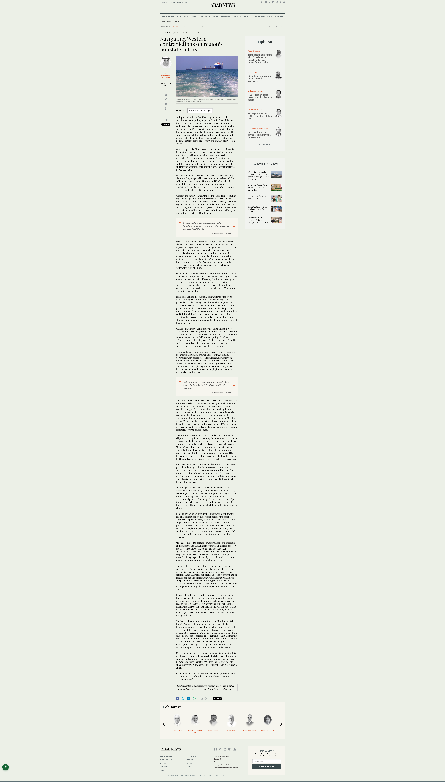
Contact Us (218, 759)
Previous (164, 724)
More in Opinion (265, 145)
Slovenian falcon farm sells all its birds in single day (257, 187)
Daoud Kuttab (253, 72)
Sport (246, 16)
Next (281, 724)
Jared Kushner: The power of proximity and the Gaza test (259, 135)
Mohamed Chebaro (255, 91)
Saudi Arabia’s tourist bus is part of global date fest (257, 209)
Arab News (165, 2)
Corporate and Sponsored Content (226, 767)
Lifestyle (225, 16)
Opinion (237, 16)
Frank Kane (231, 730)
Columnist (172, 706)
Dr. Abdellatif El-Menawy (258, 128)
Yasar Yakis (177, 730)
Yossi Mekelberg (249, 730)
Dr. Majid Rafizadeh (256, 110)
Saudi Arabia (168, 16)
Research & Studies (262, 16)
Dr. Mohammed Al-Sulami (165, 75)
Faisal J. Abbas (254, 51)
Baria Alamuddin (267, 730)
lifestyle (191, 756)
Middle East (183, 16)
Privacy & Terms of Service (223, 765)
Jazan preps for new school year (194, 27)
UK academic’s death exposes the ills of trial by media (260, 97)
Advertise (217, 762)
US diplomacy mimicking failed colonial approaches (260, 78)
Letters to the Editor (171, 22)
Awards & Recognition (221, 756)
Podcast (279, 16)
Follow (166, 124)
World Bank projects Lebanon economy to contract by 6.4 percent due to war (258, 175)
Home (162, 33)
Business (205, 16)
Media (215, 16)
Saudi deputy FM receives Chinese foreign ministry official (258, 220)
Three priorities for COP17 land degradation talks (260, 116)
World (195, 16)
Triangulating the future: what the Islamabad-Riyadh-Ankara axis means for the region (260, 58)
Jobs (189, 767)
